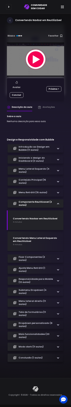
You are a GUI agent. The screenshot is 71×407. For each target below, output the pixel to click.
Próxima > (54, 88)
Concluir (16, 94)
